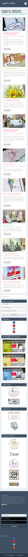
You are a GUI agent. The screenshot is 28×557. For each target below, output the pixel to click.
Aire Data (21, 555)
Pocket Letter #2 (8, 164)
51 (7, 37)
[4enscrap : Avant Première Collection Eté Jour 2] (14, 24)
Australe (6, 36)
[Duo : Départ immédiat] (14, 60)
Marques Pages (17, 227)
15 (18, 283)
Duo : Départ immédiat (10, 68)
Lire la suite (7, 49)
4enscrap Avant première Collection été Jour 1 (10, 130)
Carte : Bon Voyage (9, 253)
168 (4, 134)
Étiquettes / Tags (21, 133)
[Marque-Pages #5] (14, 216)
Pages (4, 37)
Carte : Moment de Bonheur (11, 100)
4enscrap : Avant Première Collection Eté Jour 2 (11, 33)
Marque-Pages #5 (8, 225)
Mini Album (21, 36)
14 (19, 195)
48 (21, 70)
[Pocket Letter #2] (14, 155)
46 (18, 102)
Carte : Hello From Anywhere (12, 193)
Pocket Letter (21, 166)
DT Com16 (16, 166)
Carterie (18, 70)
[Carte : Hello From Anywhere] (14, 185)
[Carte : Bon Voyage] (14, 245)
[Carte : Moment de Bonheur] (14, 91)
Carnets (15, 70)
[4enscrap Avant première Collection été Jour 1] (14, 121)
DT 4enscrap (16, 36)
